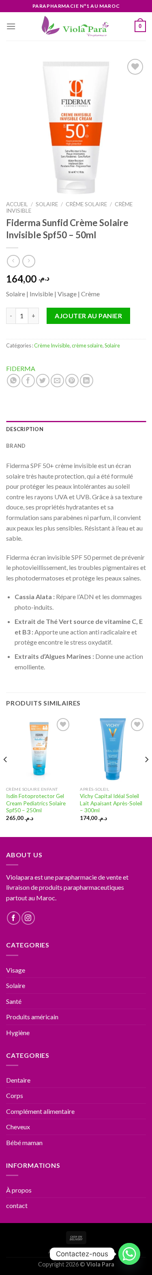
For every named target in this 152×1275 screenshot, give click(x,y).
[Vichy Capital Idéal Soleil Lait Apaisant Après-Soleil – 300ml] (113, 749)
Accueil (17, 204)
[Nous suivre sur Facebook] (13, 918)
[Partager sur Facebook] (28, 380)
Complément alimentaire (40, 1111)
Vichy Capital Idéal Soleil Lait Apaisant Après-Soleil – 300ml (111, 803)
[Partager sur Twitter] (42, 380)
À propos (19, 1190)
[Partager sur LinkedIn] (86, 380)
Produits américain (32, 1016)
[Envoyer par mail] (57, 380)
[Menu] (11, 26)
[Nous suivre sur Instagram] (28, 918)
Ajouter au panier (88, 315)
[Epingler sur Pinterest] (72, 380)
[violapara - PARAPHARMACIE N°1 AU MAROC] (76, 26)
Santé (13, 1001)
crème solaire (86, 204)
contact (17, 1205)
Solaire (47, 204)
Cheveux (18, 1126)
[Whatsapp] (129, 1254)
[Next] (146, 775)
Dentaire (18, 1080)
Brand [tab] (16, 445)
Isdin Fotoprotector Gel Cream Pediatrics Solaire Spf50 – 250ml (36, 803)
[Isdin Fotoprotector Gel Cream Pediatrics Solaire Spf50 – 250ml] (39, 749)
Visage (15, 970)
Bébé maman (24, 1142)
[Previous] (6, 775)
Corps (14, 1095)
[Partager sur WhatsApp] (13, 380)
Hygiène (18, 1032)
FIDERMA (20, 368)
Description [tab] (24, 429)
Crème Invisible (52, 345)
